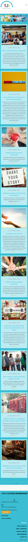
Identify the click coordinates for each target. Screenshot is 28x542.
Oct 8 (15, 94)
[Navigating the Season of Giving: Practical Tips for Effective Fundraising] (14, 450)
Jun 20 (15, 230)
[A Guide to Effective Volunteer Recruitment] (14, 266)
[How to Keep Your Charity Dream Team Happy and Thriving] (14, 360)
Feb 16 (15, 373)
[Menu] (26, 5)
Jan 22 (15, 47)
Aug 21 (15, 149)
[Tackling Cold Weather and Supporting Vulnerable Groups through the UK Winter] (14, 403)
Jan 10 (15, 415)
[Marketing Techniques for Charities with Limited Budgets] (14, 177)
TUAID (10, 47)
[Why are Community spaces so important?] (14, 34)
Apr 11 (15, 279)
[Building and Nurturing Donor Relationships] (14, 137)
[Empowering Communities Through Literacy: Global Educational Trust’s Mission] (14, 310)
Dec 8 (15, 462)
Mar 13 (15, 322)
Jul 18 (15, 190)
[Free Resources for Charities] (14, 217)
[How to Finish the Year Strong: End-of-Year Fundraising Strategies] (14, 81)
